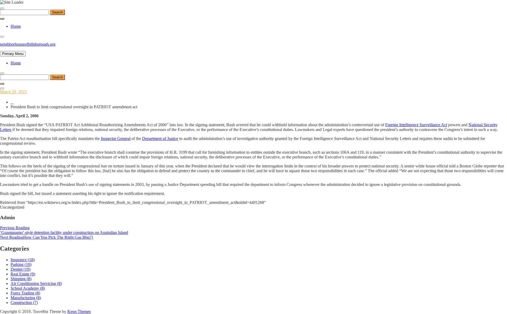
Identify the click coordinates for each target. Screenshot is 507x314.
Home (16, 26)
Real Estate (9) (23, 274)
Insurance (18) (23, 259)
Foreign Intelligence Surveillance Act (416, 125)
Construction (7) (24, 302)
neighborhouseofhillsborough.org (27, 44)
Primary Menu (13, 54)
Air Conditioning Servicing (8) (36, 283)
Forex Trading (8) (25, 293)
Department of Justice (160, 138)
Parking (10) (21, 264)
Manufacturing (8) (26, 298)
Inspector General (115, 138)
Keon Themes (79, 311)
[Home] (12, 102)
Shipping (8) (21, 278)
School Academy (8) (28, 288)
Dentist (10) (20, 269)
